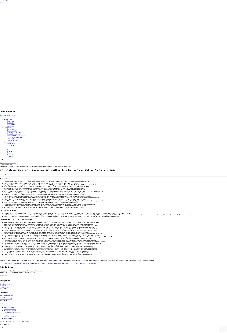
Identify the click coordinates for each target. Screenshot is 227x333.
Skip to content (4, 1)
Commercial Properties (10, 309)
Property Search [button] (8, 119)
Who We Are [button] (7, 142)
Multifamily (10, 123)
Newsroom (10, 156)
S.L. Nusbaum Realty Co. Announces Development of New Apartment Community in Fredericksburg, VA (30, 263)
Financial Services (12, 140)
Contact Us (10, 158)
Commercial (10, 126)
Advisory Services (12, 131)
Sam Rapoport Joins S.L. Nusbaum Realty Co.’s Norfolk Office (78, 263)
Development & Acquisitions (15, 137)
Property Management (13, 134)
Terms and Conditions (10, 316)
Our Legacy (10, 145)
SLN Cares (10, 154)
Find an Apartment (9, 307)
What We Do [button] (7, 127)
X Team (9, 151)
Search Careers (4, 275)
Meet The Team (11, 150)
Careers (9, 153)
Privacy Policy (8, 318)
